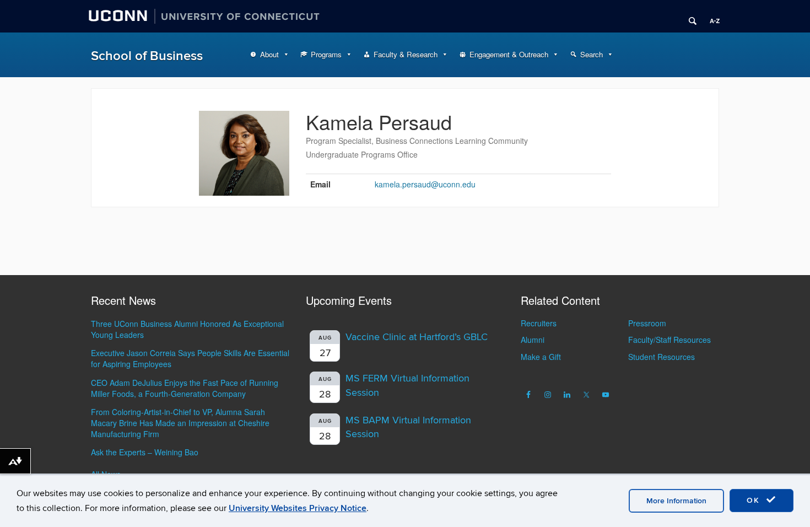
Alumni (532, 339)
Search (591, 54)
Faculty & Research (406, 54)
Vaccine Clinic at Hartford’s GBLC (416, 337)
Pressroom (647, 323)
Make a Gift (541, 356)
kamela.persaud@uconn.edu (425, 184)
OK (755, 500)
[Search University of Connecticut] (689, 16)
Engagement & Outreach (508, 54)
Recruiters (539, 323)
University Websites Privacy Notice (297, 508)
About (269, 54)
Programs (326, 54)
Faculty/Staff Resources (669, 339)
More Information (676, 501)
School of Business (147, 56)
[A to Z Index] (711, 16)
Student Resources (661, 356)
